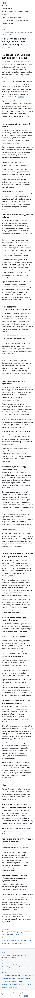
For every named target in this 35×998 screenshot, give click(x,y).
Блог (3, 952)
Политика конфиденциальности (13, 964)
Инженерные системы (9, 984)
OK (26, 996)
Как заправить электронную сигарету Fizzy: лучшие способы (16, 931)
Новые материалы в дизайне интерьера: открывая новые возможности (17, 940)
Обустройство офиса (9, 981)
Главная (4, 29)
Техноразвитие (7, 20)
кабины (21, 97)
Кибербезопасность (9, 8)
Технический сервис (22, 20)
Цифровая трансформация (11, 17)
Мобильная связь (8, 24)
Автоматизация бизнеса (10, 988)
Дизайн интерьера (25, 984)
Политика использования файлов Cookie (16, 961)
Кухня (20, 981)
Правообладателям (8, 967)
